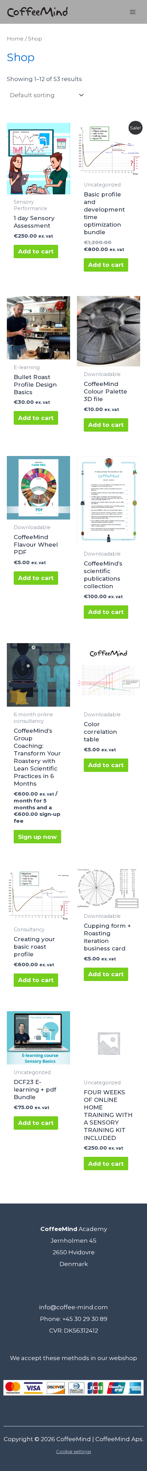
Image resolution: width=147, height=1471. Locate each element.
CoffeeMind (73, 1439)
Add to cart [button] (36, 251)
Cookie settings (73, 1451)
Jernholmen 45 (73, 1240)
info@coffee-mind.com (73, 1307)
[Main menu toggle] (132, 12)
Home (15, 38)
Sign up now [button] (37, 836)
